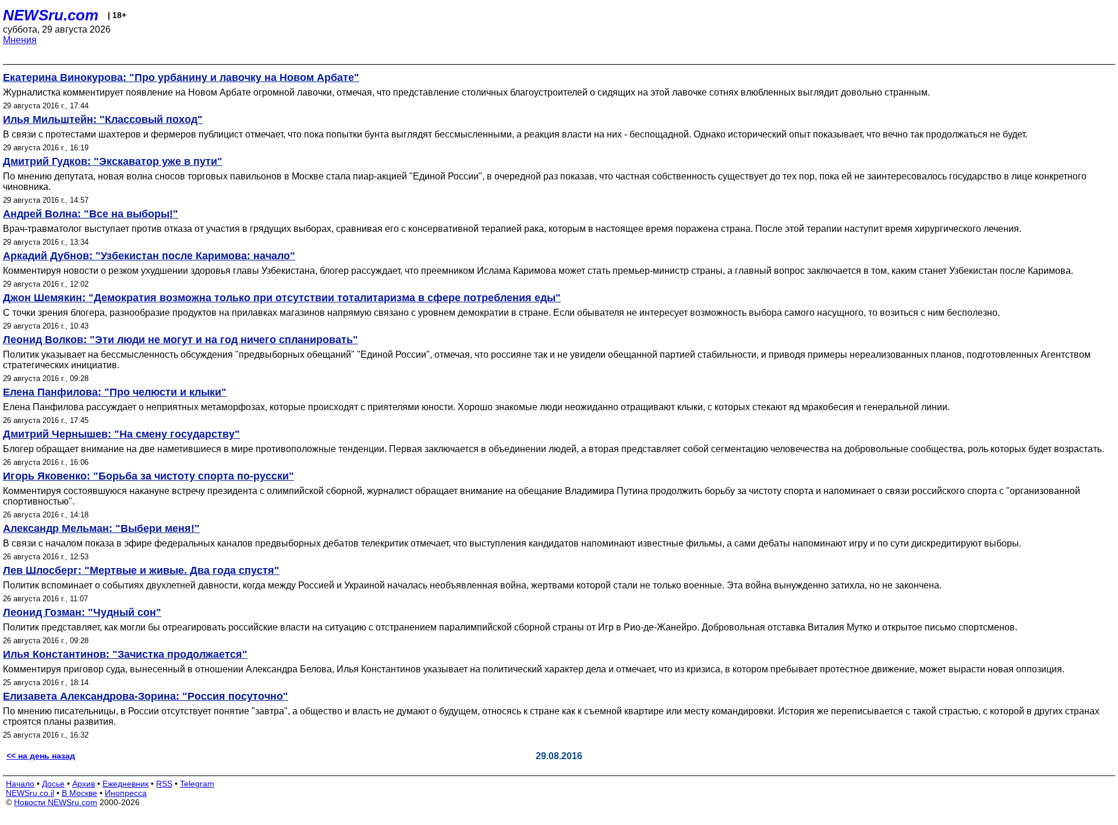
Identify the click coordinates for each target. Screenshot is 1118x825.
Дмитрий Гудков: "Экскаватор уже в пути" (112, 161)
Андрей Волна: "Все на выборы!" (90, 214)
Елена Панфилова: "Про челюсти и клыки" (115, 392)
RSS (164, 783)
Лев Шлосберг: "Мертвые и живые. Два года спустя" (141, 570)
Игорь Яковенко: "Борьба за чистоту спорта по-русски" (148, 476)
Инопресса (126, 793)
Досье (53, 783)
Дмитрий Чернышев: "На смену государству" (121, 434)
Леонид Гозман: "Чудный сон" (82, 612)
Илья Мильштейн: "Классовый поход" (103, 119)
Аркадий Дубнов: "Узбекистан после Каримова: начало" (149, 256)
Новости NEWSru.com (55, 802)
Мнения (20, 40)
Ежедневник (125, 783)
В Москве (79, 793)
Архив (83, 783)
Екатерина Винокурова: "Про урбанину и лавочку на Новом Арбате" (181, 77)
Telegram (197, 783)
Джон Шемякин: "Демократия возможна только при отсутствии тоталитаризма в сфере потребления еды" (282, 298)
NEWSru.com (50, 15)
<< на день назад (40, 755)
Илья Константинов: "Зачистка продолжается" (125, 654)
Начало (20, 783)
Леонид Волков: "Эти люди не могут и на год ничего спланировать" (180, 339)
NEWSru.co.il (30, 793)
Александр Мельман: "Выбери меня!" (101, 528)
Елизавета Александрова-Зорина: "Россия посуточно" (145, 696)
